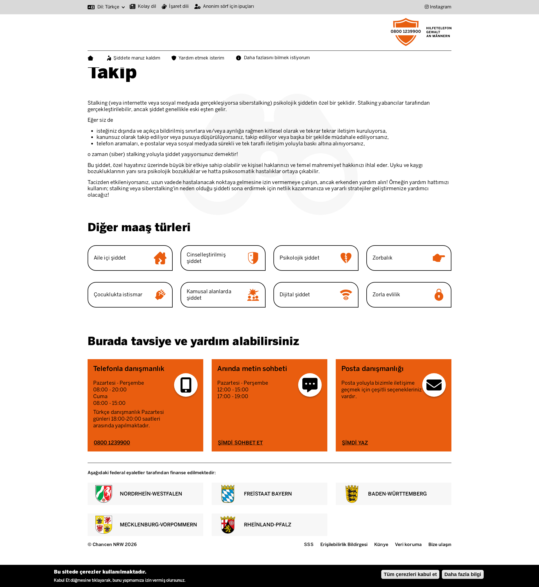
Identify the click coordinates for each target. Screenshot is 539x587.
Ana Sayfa (92, 58)
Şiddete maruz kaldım (136, 58)
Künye (381, 544)
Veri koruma (408, 544)
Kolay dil (147, 6)
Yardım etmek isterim (201, 58)
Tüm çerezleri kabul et (410, 574)
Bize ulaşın (439, 544)
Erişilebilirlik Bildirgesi (344, 544)
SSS (308, 544)
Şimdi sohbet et (240, 443)
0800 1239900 (112, 443)
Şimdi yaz (355, 443)
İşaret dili (179, 6)
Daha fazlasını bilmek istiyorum (277, 58)
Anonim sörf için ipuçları (228, 6)
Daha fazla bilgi (462, 574)
